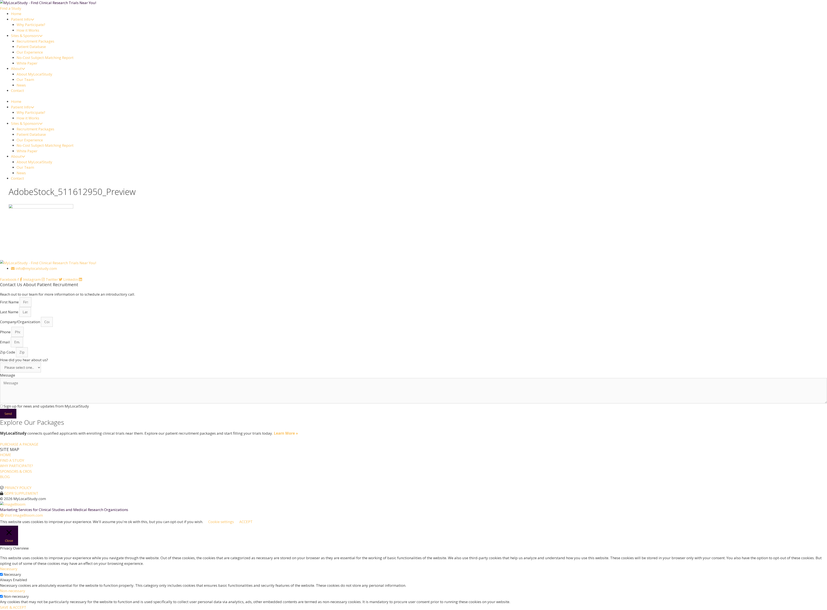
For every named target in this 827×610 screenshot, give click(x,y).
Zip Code (8, 352)
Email (5, 342)
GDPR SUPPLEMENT (21, 493)
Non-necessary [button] (12, 590)
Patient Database (31, 46)
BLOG (5, 476)
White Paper (27, 63)
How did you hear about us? (24, 359)
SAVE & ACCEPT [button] (13, 607)
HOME (5, 454)
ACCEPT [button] (246, 521)
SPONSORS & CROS (16, 471)
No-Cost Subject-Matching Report (45, 57)
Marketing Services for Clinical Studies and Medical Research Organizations (64, 509)
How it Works (28, 30)
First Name (10, 302)
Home (16, 13)
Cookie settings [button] (221, 521)
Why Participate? (31, 24)
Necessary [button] (8, 568)
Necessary (12, 574)
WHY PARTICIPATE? (16, 465)
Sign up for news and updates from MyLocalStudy (46, 406)
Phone (5, 331)
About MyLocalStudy (34, 74)
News (21, 85)
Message (7, 375)
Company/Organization (20, 321)
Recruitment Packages (35, 41)
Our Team (25, 79)
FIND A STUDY (12, 460)
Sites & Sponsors (25, 35)
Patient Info (21, 19)
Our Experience (30, 52)
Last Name (9, 311)
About (16, 68)
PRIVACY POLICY (18, 487)
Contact (17, 90)
